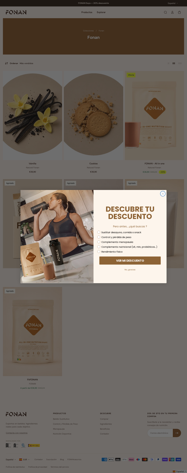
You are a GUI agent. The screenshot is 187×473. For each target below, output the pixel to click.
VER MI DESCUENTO (130, 260)
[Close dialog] (162, 193)
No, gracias (130, 269)
